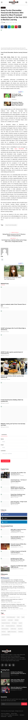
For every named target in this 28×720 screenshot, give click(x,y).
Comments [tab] (4, 434)
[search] (26, 2)
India (18, 617)
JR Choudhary (13, 690)
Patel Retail (19, 625)
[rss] (13, 665)
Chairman (20, 631)
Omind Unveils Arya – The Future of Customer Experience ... (19, 480)
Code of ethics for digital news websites (9, 715)
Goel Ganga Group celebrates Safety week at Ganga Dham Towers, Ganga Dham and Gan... (14, 240)
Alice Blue (20, 628)
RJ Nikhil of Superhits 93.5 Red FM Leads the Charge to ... (18, 552)
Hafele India (13, 628)
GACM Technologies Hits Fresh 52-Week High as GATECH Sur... (13, 329)
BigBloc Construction (12, 631)
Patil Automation (5, 628)
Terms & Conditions (5, 713)
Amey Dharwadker (19, 148)
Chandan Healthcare (10, 625)
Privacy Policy (14, 713)
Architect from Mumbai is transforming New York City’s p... (18, 672)
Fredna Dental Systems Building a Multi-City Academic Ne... (12, 400)
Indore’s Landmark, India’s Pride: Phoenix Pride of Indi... (13, 305)
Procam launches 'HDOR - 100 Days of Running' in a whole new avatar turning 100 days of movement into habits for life (13, 588)
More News (3, 610)
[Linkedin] (9, 665)
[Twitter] (6, 665)
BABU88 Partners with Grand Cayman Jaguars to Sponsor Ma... (18, 488)
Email (2, 444)
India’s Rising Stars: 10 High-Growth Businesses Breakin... (19, 502)
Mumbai (16, 620)
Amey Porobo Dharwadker (11, 225)
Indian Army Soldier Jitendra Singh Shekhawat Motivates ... (18, 680)
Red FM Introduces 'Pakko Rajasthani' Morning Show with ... (18, 559)
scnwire (2, 379)
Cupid (23, 617)
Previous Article (14, 232)
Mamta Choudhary (14, 490)
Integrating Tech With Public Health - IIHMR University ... (19, 566)
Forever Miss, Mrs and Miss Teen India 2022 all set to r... (18, 473)
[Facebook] (2, 665)
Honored (3, 631)
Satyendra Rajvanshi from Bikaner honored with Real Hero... (19, 688)
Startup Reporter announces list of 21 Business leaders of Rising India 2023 (14, 235)
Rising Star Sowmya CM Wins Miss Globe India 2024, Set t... (18, 545)
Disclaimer (22, 715)
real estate (10, 620)
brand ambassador (11, 617)
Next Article (13, 238)
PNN (2, 256)
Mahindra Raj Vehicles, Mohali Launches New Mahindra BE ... (12, 376)
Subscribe (24, 704)
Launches (4, 620)
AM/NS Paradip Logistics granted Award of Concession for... (12, 352)
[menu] (1, 2)
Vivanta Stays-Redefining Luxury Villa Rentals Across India (18, 495)
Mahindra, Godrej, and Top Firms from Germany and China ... (13, 424)
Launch (20, 623)
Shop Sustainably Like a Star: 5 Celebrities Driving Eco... (17, 537)
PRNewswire (3, 716)
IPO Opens (14, 623)
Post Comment (5, 461)
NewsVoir (10, 716)
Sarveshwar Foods (5, 634)
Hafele (3, 617)
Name (2, 439)
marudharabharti (14, 475)
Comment (3, 450)
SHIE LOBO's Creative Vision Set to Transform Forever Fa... (18, 530)
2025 (3, 625)
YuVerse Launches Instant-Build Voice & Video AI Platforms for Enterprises (12, 600)
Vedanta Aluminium (6, 623)
